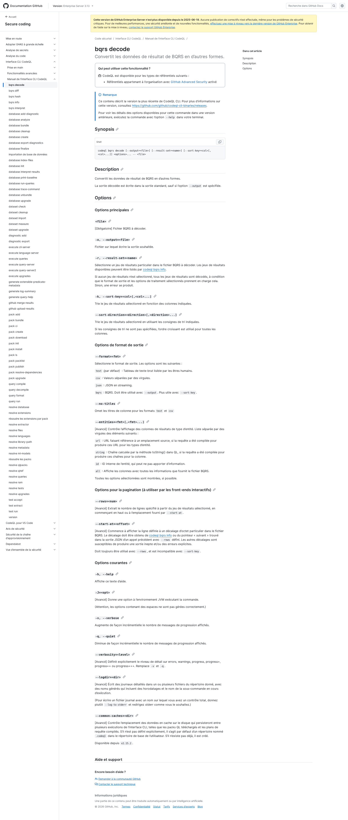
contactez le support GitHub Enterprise (152, 27)
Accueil (12, 16)
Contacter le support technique (116, 784)
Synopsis (104, 129)
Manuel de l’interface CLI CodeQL (165, 38)
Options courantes (111, 563)
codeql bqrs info (154, 269)
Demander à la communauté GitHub (119, 778)
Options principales (112, 210)
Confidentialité (141, 806)
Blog (200, 806)
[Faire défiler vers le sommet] (340, 812)
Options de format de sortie (119, 345)
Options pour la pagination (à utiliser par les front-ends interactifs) (153, 490)
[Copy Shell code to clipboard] (220, 141)
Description (107, 169)
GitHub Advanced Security (189, 82)
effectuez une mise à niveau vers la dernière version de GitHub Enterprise (253, 23)
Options (103, 197)
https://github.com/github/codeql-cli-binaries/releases (169, 105)
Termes (126, 806)
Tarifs (166, 806)
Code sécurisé (103, 38)
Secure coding (18, 24)
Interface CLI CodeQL (128, 38)
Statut (156, 806)
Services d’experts (184, 806)
